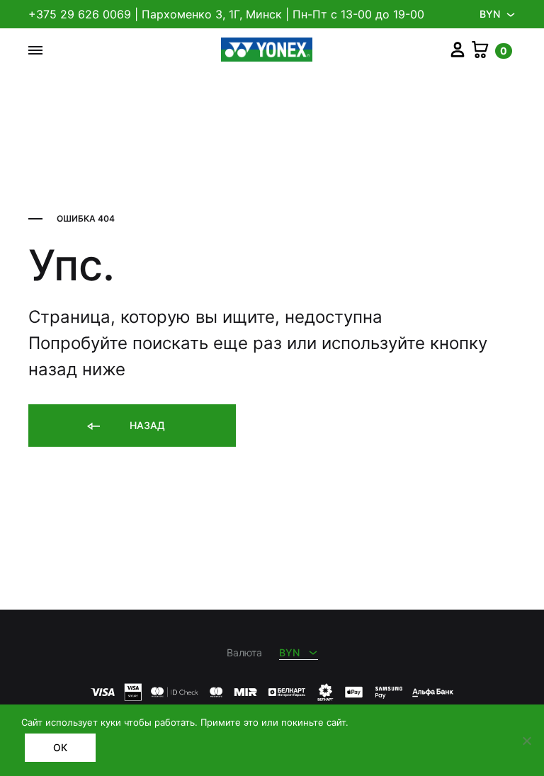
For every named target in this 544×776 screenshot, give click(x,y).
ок (60, 747)
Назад (146, 425)
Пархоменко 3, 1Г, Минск (212, 14)
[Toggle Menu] (35, 50)
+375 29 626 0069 (79, 14)
